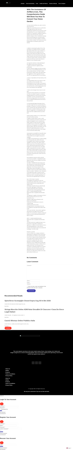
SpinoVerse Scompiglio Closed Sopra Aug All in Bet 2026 (28, 301)
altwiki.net (2, 395)
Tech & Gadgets (61, 3)
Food (37, 3)
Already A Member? (3, 433)
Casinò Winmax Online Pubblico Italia (20, 321)
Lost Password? (3, 413)
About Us (7, 368)
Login (1, 410)
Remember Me (4, 409)
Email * (1, 425)
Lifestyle (22, 3)
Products (7, 372)
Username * (2, 406)
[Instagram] (36, 362)
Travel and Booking (30, 3)
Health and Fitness (44, 3)
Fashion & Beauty (53, 3)
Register (1, 431)
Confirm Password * (4, 428)
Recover (1, 446)
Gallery (7, 370)
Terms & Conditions (10, 374)
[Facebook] (33, 362)
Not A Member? (3, 412)
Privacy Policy (8, 375)
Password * (2, 407)
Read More (7, 306)
